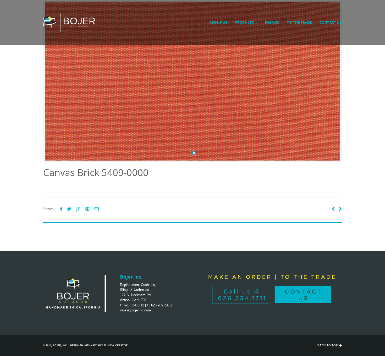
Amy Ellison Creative (112, 345)
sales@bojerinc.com (135, 310)
